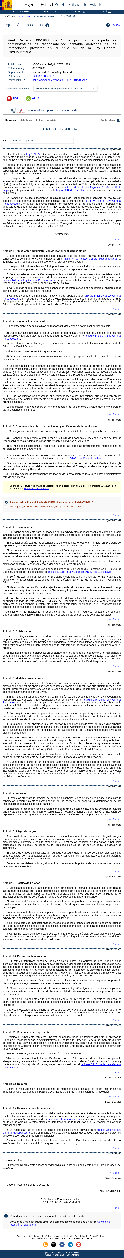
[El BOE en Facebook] (62, 1246)
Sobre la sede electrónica (39, 1236)
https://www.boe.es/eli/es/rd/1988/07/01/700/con (59, 80)
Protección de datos (98, 1236)
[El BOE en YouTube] (78, 1246)
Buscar (29, 16)
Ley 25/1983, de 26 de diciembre (82, 458)
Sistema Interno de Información (45, 1238)
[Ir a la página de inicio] (63, 5)
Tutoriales (66, 1238)
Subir (116, 239)
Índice (39, 120)
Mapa (56, 1236)
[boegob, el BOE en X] (53, 1246)
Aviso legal (67, 1236)
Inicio (20, 16)
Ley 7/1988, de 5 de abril (70, 190)
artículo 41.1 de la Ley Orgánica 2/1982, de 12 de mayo (79, 571)
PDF (15, 98)
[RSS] (45, 1246)
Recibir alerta (108, 120)
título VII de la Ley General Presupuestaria (90, 258)
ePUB (35, 98)
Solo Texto (26, 120)
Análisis (51, 120)
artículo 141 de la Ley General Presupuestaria (29, 280)
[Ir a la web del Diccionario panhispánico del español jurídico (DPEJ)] (20, 110)
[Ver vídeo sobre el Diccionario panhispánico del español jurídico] (13, 110)
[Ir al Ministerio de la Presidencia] (6, 5)
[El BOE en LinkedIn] (70, 1246)
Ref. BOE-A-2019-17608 (36, 488)
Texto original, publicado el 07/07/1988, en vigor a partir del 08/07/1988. (45, 506)
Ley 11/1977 (33, 154)
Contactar (21, 1236)
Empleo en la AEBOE (83, 1238)
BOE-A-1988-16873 (43, 76)
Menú (103, 11)
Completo (10, 120)
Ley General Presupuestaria (64, 1119)
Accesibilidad (81, 1236)
